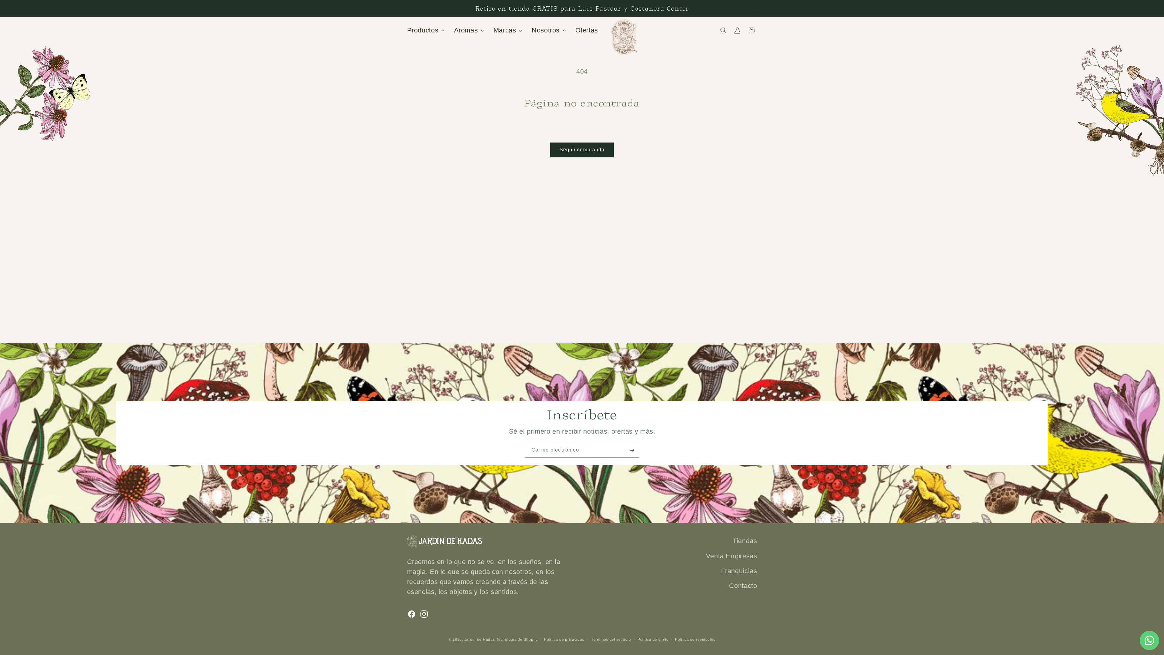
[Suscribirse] (632, 450)
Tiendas (745, 541)
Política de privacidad (564, 639)
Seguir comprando (582, 149)
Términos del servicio (611, 639)
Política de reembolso (695, 639)
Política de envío (653, 639)
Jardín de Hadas (479, 639)
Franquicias (739, 571)
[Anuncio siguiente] (755, 8)
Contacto (743, 586)
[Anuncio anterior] (409, 8)
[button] (425, 30)
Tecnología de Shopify (516, 639)
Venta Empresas (731, 556)
